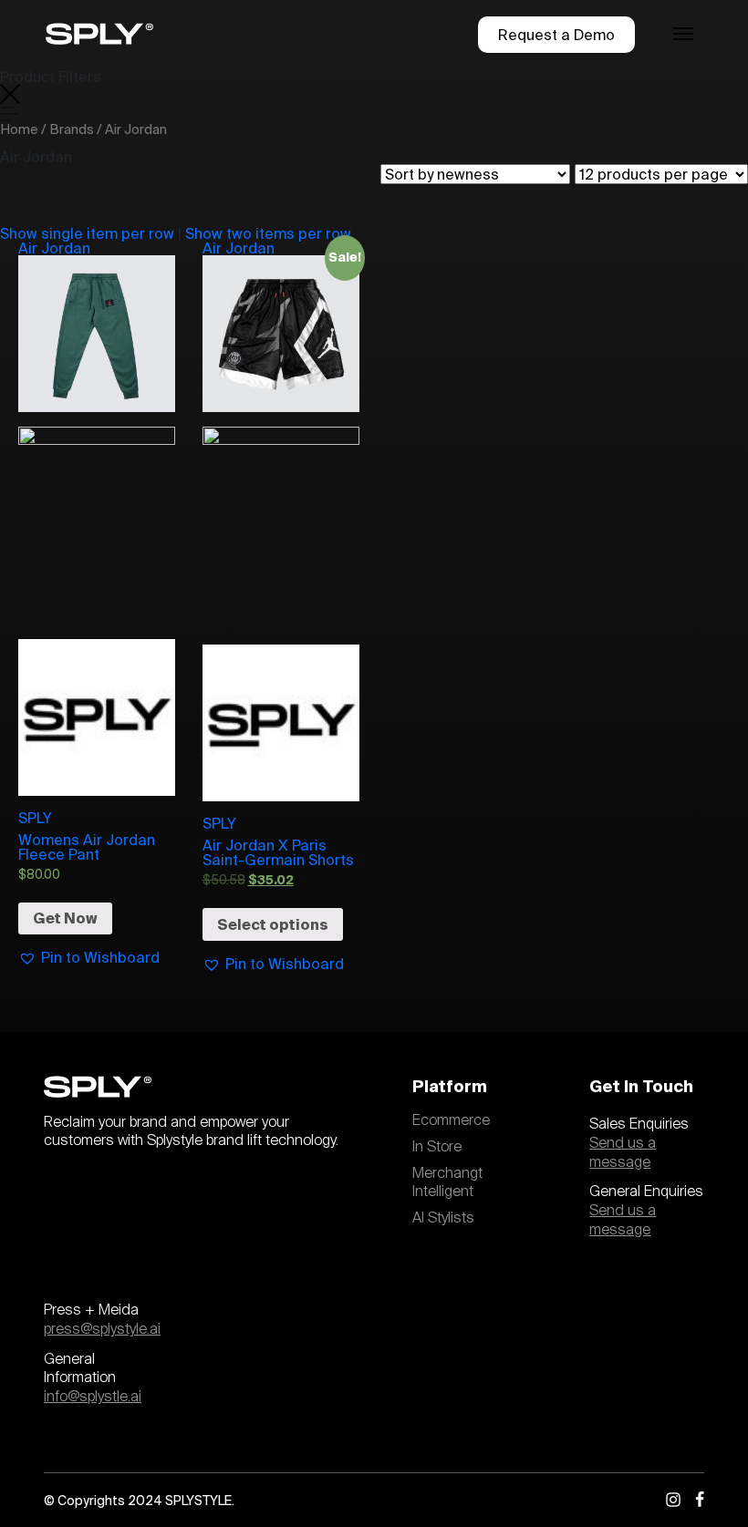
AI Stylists (443, 1218)
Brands (71, 129)
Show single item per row (87, 233)
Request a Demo (556, 34)
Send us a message (622, 1152)
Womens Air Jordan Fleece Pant (86, 846)
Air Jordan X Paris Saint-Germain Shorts (278, 852)
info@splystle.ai (92, 1397)
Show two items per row (268, 233)
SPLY (35, 818)
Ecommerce (451, 1120)
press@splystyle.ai (102, 1329)
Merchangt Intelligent (447, 1183)
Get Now (65, 918)
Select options (272, 924)
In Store (437, 1147)
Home (19, 129)
